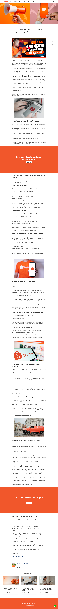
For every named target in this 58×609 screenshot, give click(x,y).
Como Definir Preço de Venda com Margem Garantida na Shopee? (29, 549)
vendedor (26, 34)
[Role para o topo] (53, 38)
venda (16, 556)
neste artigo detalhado (22, 484)
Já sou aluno (29, 1)
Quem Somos (15, 1)
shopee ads (22, 556)
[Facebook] (53, 44)
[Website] (17, 567)
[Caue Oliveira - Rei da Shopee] (14, 565)
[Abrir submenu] (33, 1)
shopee (19, 556)
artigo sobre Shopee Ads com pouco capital (23, 415)
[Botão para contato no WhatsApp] (55, 606)
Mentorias (24, 1)
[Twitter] (53, 41)
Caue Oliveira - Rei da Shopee (22, 563)
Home (10, 1)
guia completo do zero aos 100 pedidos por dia (37, 142)
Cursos (20, 1)
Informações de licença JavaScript (29, 605)
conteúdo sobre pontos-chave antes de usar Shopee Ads (22, 462)
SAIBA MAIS (29, 162)
